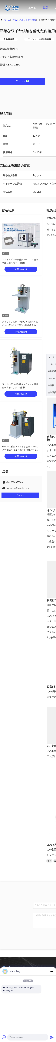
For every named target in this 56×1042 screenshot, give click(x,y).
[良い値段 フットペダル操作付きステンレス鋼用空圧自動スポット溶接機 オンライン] (21, 236)
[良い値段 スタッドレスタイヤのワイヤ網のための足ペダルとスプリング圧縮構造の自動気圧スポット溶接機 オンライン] (21, 298)
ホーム (32, 7)
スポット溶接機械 (27, 20)
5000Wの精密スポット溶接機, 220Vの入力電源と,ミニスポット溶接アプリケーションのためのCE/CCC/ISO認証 (20, 449)
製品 (45, 7)
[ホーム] (11, 7)
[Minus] (52, 971)
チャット (20, 81)
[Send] (51, 1037)
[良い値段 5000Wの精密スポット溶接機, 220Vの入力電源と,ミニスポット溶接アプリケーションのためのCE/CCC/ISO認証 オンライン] (21, 423)
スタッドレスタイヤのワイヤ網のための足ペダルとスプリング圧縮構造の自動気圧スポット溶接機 (20, 325)
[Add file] (4, 1037)
